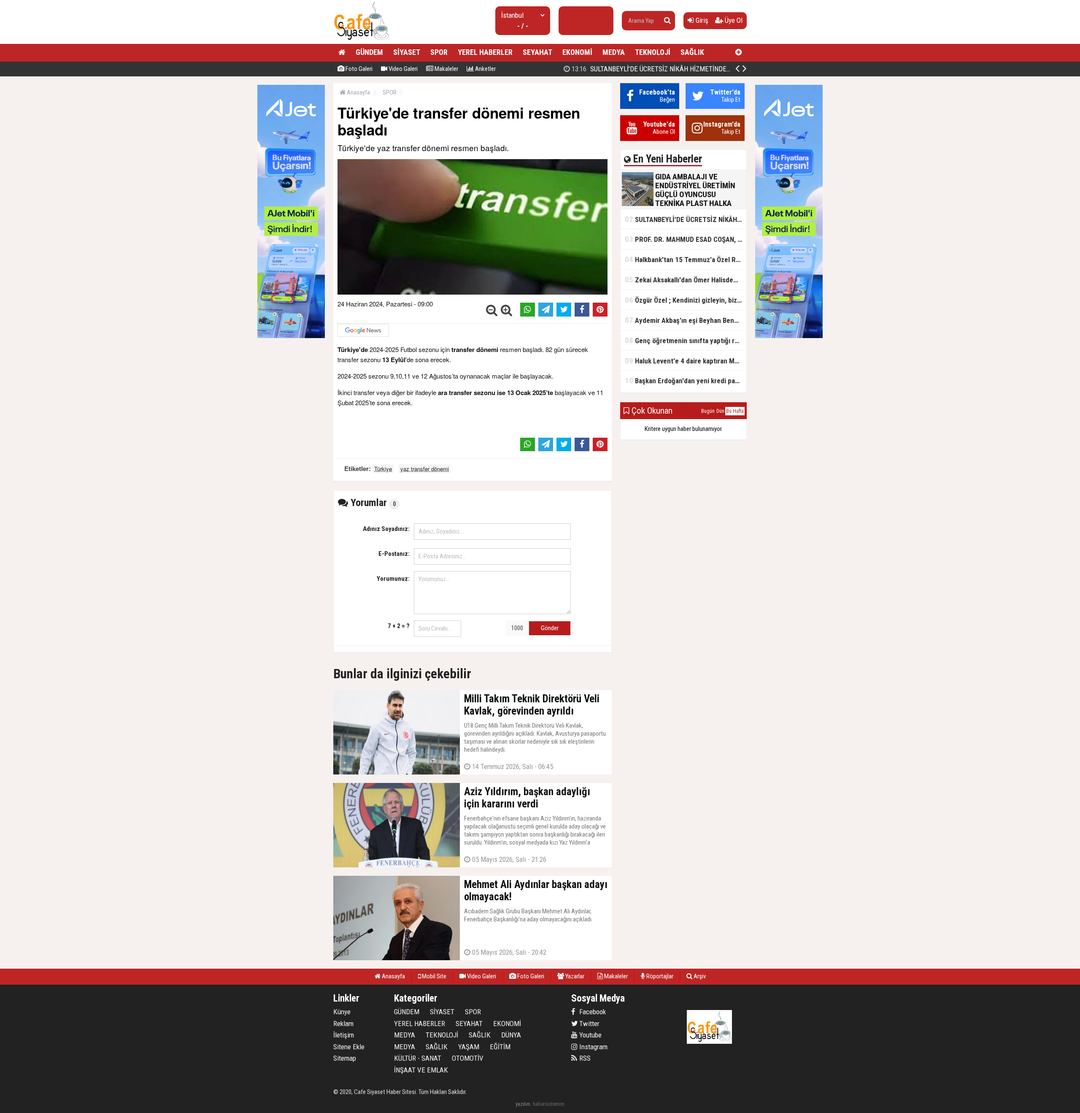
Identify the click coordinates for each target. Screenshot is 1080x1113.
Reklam (343, 1023)
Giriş (701, 20)
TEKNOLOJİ (652, 52)
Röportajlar (659, 976)
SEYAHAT (537, 52)
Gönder (550, 628)
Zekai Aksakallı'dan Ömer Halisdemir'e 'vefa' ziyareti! (685, 279)
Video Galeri (402, 69)
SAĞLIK (692, 52)
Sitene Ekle (348, 1047)
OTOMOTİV (467, 1058)
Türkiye (383, 469)
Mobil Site (433, 976)
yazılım (523, 1104)
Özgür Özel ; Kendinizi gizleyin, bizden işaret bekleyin (685, 300)
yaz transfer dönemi (424, 469)
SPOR (439, 52)
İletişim (343, 1035)
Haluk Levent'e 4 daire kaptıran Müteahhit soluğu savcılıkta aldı (685, 361)
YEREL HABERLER (485, 52)
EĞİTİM (500, 1047)
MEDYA (613, 52)
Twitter (588, 1023)
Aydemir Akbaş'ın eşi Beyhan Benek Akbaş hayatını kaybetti (685, 320)
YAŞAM (468, 1047)
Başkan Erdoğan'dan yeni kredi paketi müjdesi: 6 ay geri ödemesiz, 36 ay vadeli (685, 380)
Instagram (593, 1047)
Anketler (485, 69)
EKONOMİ (577, 52)
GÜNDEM (369, 52)
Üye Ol (732, 20)
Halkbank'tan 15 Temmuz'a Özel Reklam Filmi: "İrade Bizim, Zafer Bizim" (685, 259)
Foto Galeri (358, 69)
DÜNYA (511, 1035)
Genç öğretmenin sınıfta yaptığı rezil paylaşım (685, 340)
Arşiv (699, 976)
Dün (720, 411)
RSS (584, 1058)
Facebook (592, 1011)
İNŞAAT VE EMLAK (421, 1070)
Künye (342, 1011)
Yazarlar (574, 976)
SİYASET (406, 52)
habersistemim (548, 1104)
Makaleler (445, 69)
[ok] (667, 20)
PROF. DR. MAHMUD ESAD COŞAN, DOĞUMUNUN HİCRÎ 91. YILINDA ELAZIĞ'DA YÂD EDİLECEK (685, 239)
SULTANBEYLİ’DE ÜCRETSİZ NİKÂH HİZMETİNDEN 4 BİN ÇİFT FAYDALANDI (685, 69)
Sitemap (344, 1058)
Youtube (590, 1035)
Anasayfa (358, 92)
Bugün (708, 411)
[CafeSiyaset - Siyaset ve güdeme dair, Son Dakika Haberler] (361, 40)
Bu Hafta (735, 411)
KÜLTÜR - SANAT (417, 1058)
